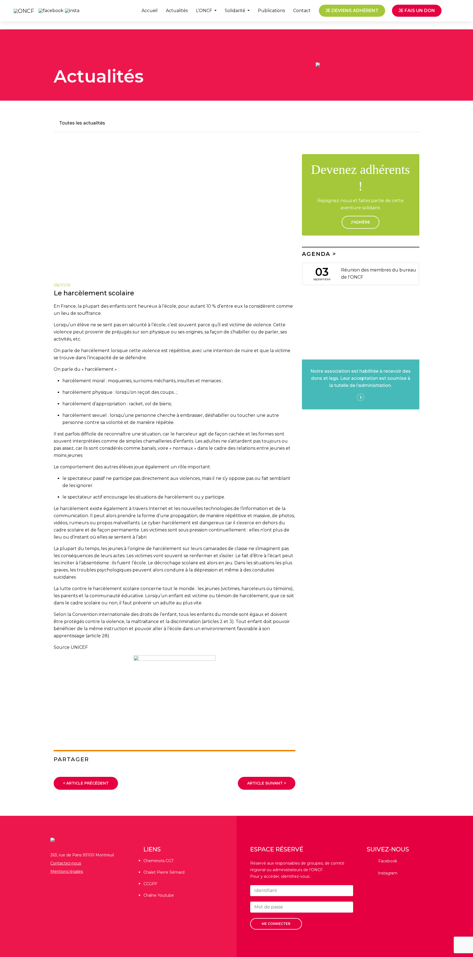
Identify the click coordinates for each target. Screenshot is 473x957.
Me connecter (276, 924)
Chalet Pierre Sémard (163, 872)
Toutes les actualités (82, 123)
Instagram (387, 873)
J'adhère (360, 222)
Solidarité (235, 11)
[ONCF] (21, 11)
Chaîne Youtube (158, 895)
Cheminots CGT (158, 860)
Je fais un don (417, 10)
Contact (302, 11)
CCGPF (150, 883)
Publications (271, 11)
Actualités (177, 11)
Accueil (150, 11)
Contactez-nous (65, 863)
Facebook (387, 861)
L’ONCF (204, 11)
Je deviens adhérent (352, 10)
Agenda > (319, 254)
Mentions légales (66, 871)
